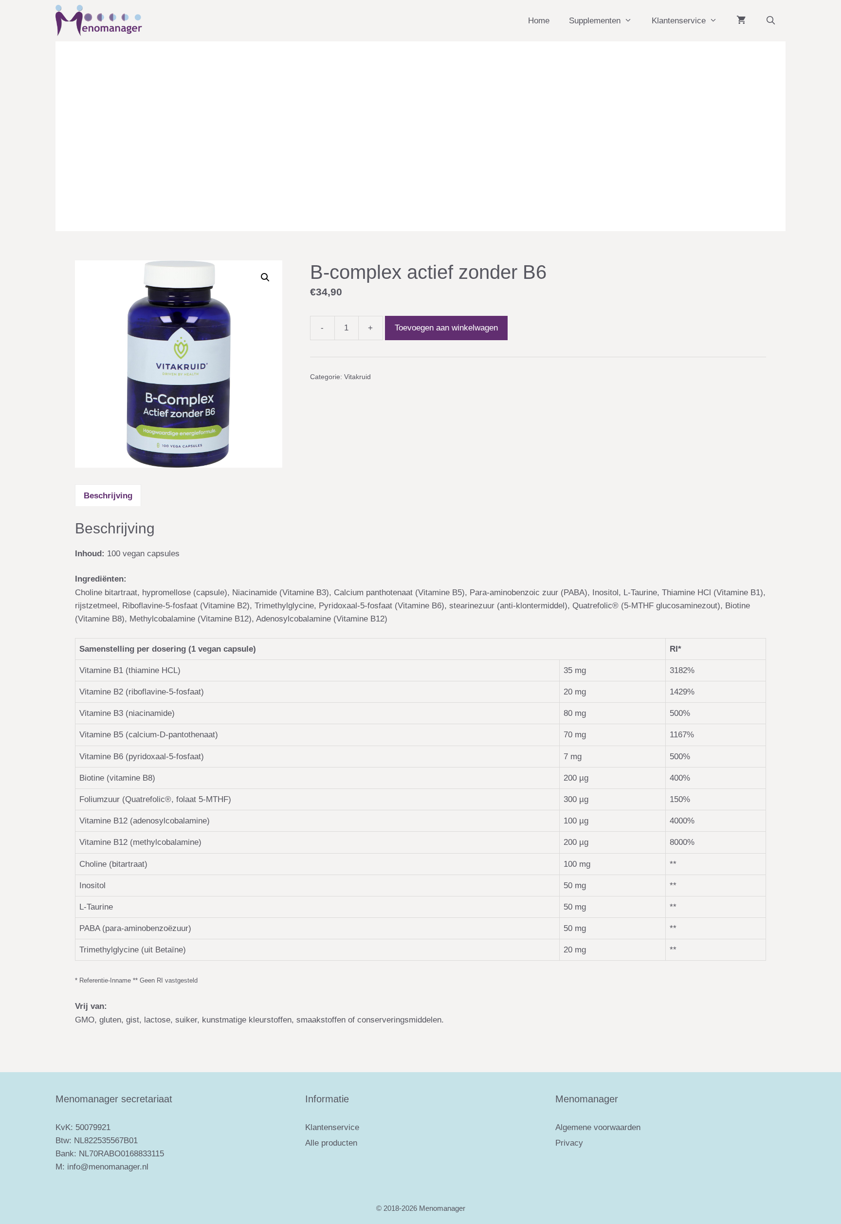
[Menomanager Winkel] (99, 20)
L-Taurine (96, 907)
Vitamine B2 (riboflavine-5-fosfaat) (141, 691)
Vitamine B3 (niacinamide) (127, 713)
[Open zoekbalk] (770, 20)
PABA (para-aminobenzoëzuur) (135, 928)
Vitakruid (357, 377)
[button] (265, 277)
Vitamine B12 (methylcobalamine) (140, 842)
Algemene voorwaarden (597, 1127)
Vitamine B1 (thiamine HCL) (130, 670)
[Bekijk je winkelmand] (741, 20)
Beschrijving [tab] (108, 495)
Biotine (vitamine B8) (117, 778)
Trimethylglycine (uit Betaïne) (132, 949)
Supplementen (595, 20)
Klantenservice (679, 20)
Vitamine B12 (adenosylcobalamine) (144, 820)
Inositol (92, 885)
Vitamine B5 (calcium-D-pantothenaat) (148, 734)
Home (538, 20)
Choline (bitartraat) (113, 864)
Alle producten (331, 1143)
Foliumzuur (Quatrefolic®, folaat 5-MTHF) (155, 799)
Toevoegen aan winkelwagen (446, 327)
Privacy (569, 1143)
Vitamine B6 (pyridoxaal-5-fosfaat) (141, 756)
